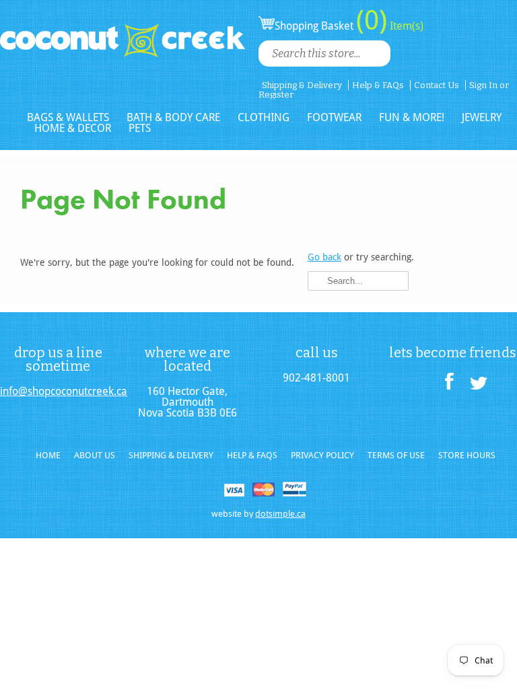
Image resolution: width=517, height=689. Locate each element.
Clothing (263, 117)
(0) (371, 20)
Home (48, 455)
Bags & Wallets (68, 117)
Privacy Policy (322, 455)
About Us (94, 455)
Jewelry (482, 117)
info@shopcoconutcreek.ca (58, 391)
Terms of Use (396, 455)
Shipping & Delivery (302, 85)
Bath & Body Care (173, 117)
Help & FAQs (378, 85)
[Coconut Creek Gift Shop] (122, 29)
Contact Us (436, 85)
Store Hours (466, 455)
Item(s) (405, 26)
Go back (324, 257)
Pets (140, 128)
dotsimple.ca (280, 514)
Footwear (334, 117)
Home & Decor (72, 128)
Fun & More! (411, 117)
